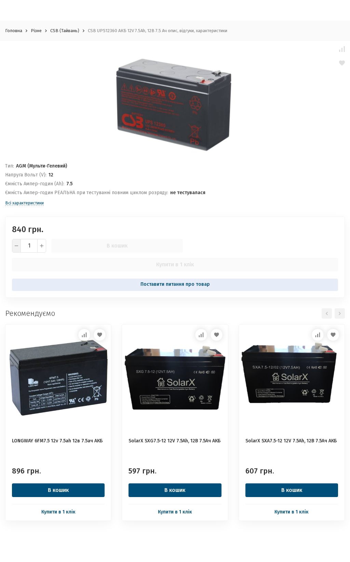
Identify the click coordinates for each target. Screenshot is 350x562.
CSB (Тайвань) (64, 30)
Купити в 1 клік (175, 264)
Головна (13, 30)
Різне (36, 30)
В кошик (117, 245)
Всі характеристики (24, 202)
